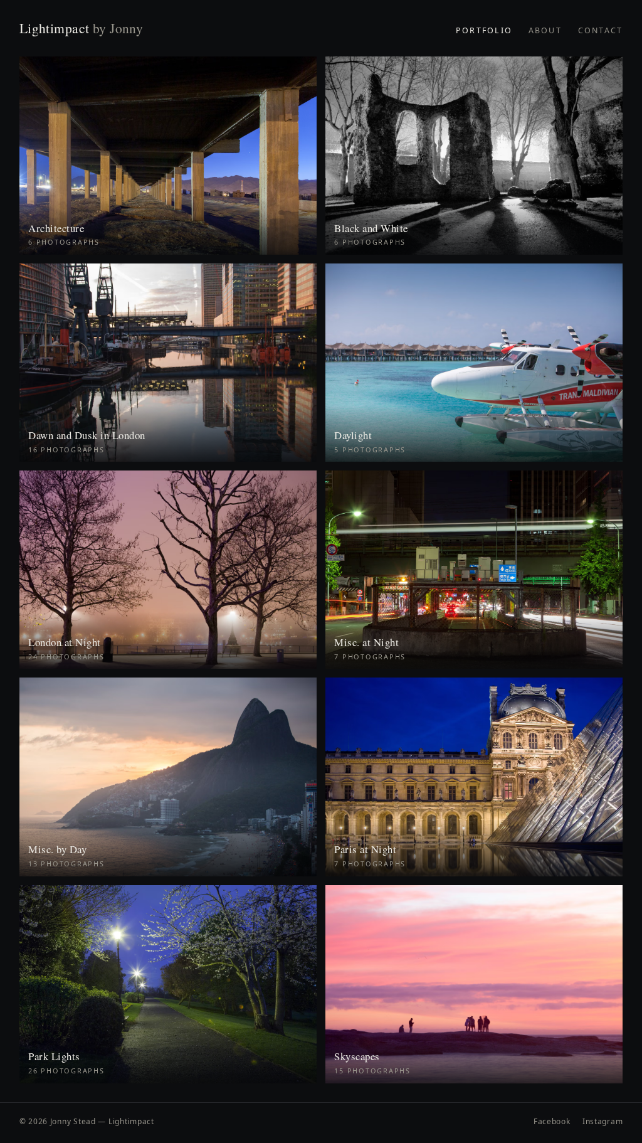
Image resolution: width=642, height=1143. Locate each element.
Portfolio (484, 30)
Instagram (602, 1121)
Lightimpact (81, 28)
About (545, 30)
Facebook (552, 1121)
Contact (600, 30)
